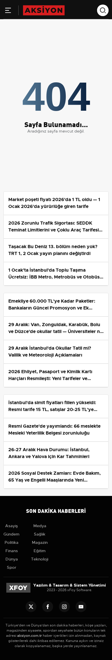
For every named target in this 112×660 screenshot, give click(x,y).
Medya (39, 525)
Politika (11, 542)
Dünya (11, 559)
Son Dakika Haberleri (56, 510)
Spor (11, 567)
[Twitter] (31, 606)
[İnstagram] (64, 606)
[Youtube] (81, 606)
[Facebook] (47, 606)
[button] (8, 11)
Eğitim (40, 550)
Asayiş (11, 525)
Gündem (11, 534)
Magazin (40, 542)
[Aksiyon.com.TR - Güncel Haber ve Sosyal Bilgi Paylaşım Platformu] (44, 10)
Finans (11, 550)
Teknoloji (39, 559)
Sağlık (39, 534)
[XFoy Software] (18, 587)
